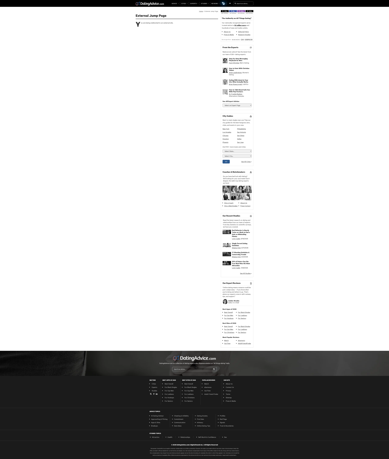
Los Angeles (227, 132)
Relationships (185, 437)
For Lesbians (242, 315)
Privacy (228, 390)
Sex (225, 437)
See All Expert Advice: (231, 101)
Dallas (239, 139)
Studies (204, 3)
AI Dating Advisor (157, 416)
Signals (222, 422)
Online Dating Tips (203, 426)
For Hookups (228, 318)
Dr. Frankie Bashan (235, 94)
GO (226, 162)
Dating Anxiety (202, 416)
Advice (174, 3)
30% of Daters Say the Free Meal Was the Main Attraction (241, 263)
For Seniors (242, 318)
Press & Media (229, 34)
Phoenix (225, 142)
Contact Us (230, 387)
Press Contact (245, 206)
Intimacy (200, 422)
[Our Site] (229, 3)
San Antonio (241, 132)
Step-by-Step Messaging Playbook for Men (238, 59)
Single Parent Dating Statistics (239, 244)
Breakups (154, 426)
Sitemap (229, 397)
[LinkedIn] (156, 394)
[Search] (214, 369)
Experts (193, 3)
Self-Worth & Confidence (207, 437)
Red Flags (223, 419)
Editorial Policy (243, 31)
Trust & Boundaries (227, 426)
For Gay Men (228, 315)
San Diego (240, 135)
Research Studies (244, 34)
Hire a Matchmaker (231, 206)
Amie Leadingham (235, 72)
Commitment (178, 419)
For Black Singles (244, 312)
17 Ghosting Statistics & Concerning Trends (240, 253)
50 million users (240, 25)
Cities (183, 3)
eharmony (241, 340)
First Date (200, 419)
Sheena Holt (236, 248)
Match (226, 340)
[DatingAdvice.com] (150, 4)
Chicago (225, 135)
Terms (228, 394)
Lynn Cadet (236, 238)
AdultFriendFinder (244, 343)
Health (170, 437)
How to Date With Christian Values (239, 69)
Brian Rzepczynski (235, 84)
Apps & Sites (155, 422)
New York (226, 129)
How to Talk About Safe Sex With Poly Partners (239, 91)
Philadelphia (241, 129)
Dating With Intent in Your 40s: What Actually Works (238, 81)
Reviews (214, 3)
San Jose (240, 142)
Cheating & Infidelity (181, 416)
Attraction (155, 437)
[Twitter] (151, 394)
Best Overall (228, 312)
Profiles (222, 416)
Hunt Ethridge (234, 63)
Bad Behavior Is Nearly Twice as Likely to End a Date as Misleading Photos (241, 233)
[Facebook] (154, 394)
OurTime (227, 343)
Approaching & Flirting (159, 419)
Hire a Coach (228, 203)
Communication (179, 422)
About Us (227, 31)
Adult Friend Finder (211, 394)
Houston (226, 139)
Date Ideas (177, 426)
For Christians (229, 332)
